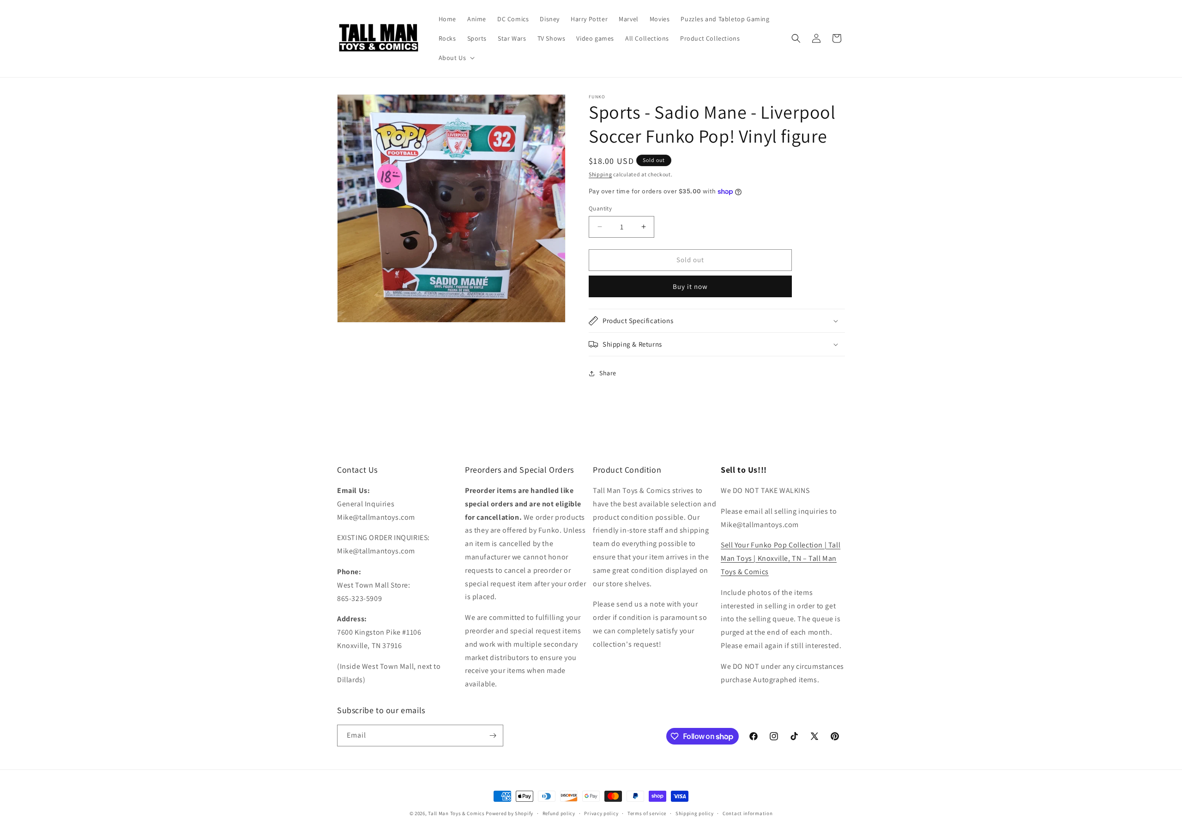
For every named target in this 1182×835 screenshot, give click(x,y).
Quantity (600, 208)
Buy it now (690, 286)
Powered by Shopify (509, 813)
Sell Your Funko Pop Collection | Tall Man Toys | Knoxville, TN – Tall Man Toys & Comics (780, 558)
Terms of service (646, 813)
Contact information (747, 813)
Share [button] (607, 373)
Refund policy (559, 813)
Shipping (600, 174)
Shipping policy (694, 813)
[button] (456, 57)
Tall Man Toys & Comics (456, 813)
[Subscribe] (492, 735)
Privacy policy (601, 813)
